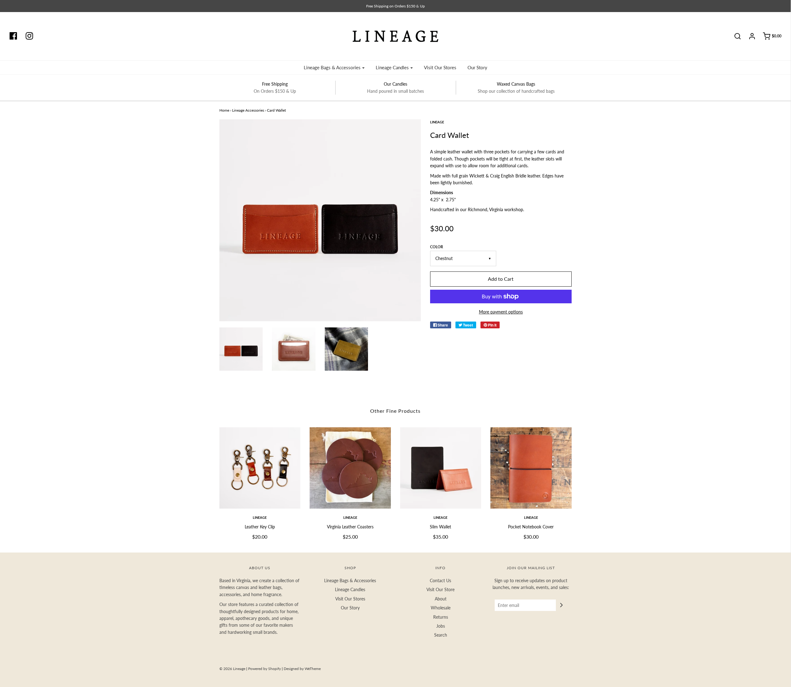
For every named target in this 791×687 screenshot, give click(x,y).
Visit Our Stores (440, 67)
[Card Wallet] (241, 349)
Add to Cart (501, 279)
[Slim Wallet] (440, 468)
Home (224, 110)
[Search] (734, 36)
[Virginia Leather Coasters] (350, 468)
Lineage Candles (350, 589)
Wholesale (440, 607)
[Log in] (749, 36)
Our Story (477, 67)
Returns (440, 617)
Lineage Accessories (248, 110)
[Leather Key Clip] (260, 468)
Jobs (440, 626)
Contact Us (440, 580)
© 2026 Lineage (232, 668)
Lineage (260, 517)
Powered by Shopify (264, 668)
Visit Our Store (440, 589)
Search (440, 635)
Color (436, 247)
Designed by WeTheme (302, 668)
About (440, 598)
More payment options (501, 311)
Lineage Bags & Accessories (350, 580)
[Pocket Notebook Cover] (531, 468)
